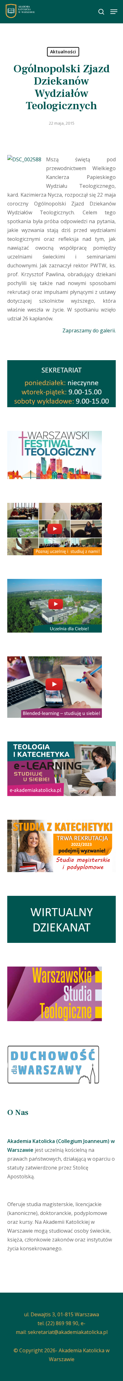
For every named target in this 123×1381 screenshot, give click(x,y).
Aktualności (63, 52)
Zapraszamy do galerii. (89, 330)
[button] (113, 12)
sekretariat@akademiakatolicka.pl (68, 1332)
